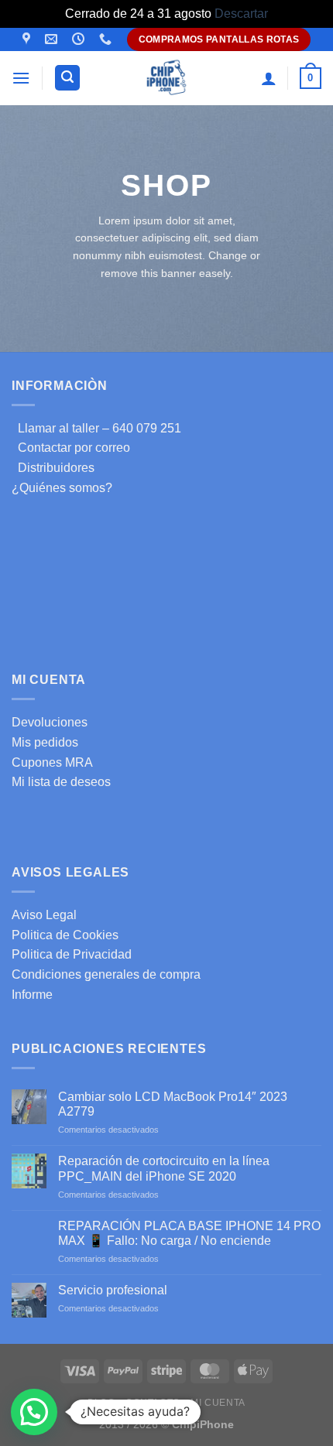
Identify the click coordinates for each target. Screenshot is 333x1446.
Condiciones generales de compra (106, 974)
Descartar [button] (241, 13)
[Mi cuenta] (268, 78)
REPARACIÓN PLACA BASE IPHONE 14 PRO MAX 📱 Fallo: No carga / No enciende (189, 1233)
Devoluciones (50, 722)
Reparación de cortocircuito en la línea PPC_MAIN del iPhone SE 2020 (163, 1168)
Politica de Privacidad (72, 954)
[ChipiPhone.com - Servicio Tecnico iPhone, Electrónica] (167, 78)
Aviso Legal (44, 914)
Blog (101, 1402)
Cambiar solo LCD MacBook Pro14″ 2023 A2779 (172, 1104)
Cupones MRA (52, 762)
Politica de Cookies (65, 935)
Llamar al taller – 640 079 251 (96, 428)
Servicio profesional (112, 1290)
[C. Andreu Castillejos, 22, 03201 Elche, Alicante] (28, 39)
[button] (34, 1412)
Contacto (152, 1402)
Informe (32, 994)
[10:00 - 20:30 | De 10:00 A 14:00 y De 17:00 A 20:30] (80, 39)
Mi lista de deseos (61, 781)
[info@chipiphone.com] (53, 39)
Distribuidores (53, 467)
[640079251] (107, 39)
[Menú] (21, 78)
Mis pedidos (45, 742)
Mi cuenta (218, 1402)
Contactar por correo (71, 447)
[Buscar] (67, 78)
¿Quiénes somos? (62, 487)
